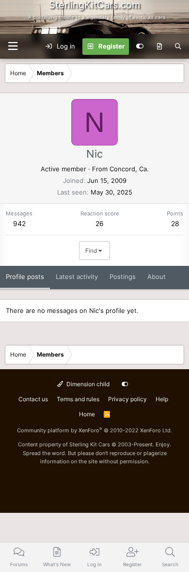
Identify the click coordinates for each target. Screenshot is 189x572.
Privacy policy (127, 399)
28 (175, 223)
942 (19, 223)
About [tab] (156, 276)
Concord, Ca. (129, 169)
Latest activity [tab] (77, 276)
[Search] (178, 46)
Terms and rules (78, 399)
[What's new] (159, 46)
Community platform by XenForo (94, 430)
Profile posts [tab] (25, 276)
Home (87, 414)
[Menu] (12, 46)
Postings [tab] (123, 276)
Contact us (33, 399)
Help (162, 399)
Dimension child (87, 384)
